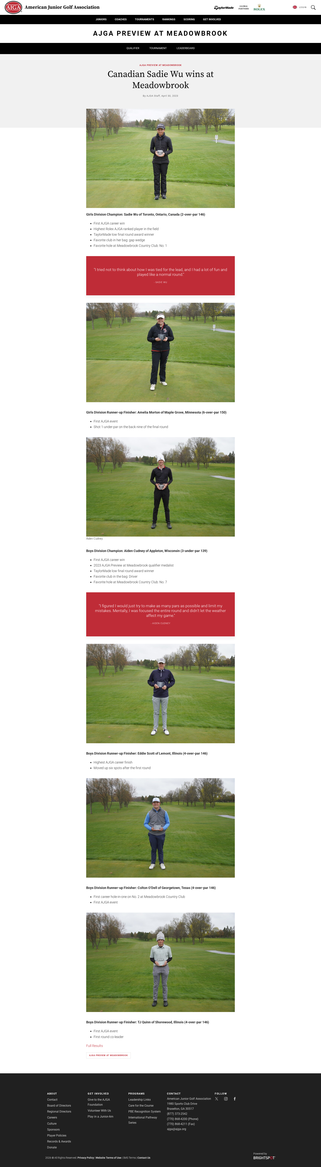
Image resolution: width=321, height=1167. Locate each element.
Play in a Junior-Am (100, 1116)
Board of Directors (59, 1105)
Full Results (94, 1046)
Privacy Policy (85, 1157)
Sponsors (53, 1129)
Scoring (189, 19)
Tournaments (144, 19)
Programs (136, 1093)
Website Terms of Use (108, 1157)
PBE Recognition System (144, 1111)
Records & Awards (59, 1141)
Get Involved (212, 19)
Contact (52, 1099)
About (52, 1093)
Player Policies (56, 1135)
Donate (52, 1147)
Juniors (101, 19)
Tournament (158, 48)
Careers (52, 1117)
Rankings (168, 19)
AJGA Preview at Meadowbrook (161, 65)
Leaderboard (186, 48)
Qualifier (133, 48)
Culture (51, 1123)
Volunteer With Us (99, 1110)
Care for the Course (140, 1105)
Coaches (121, 19)
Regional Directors (59, 1111)
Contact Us (143, 1157)
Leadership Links (139, 1099)
